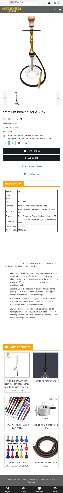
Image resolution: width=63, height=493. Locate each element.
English (20, 2)
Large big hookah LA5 (45, 380)
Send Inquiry (33, 151)
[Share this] (6, 143)
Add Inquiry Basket (33, 166)
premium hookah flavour (41, 138)
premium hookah (15, 135)
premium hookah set (34, 135)
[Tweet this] (12, 143)
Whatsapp (33, 158)
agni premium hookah (18, 138)
